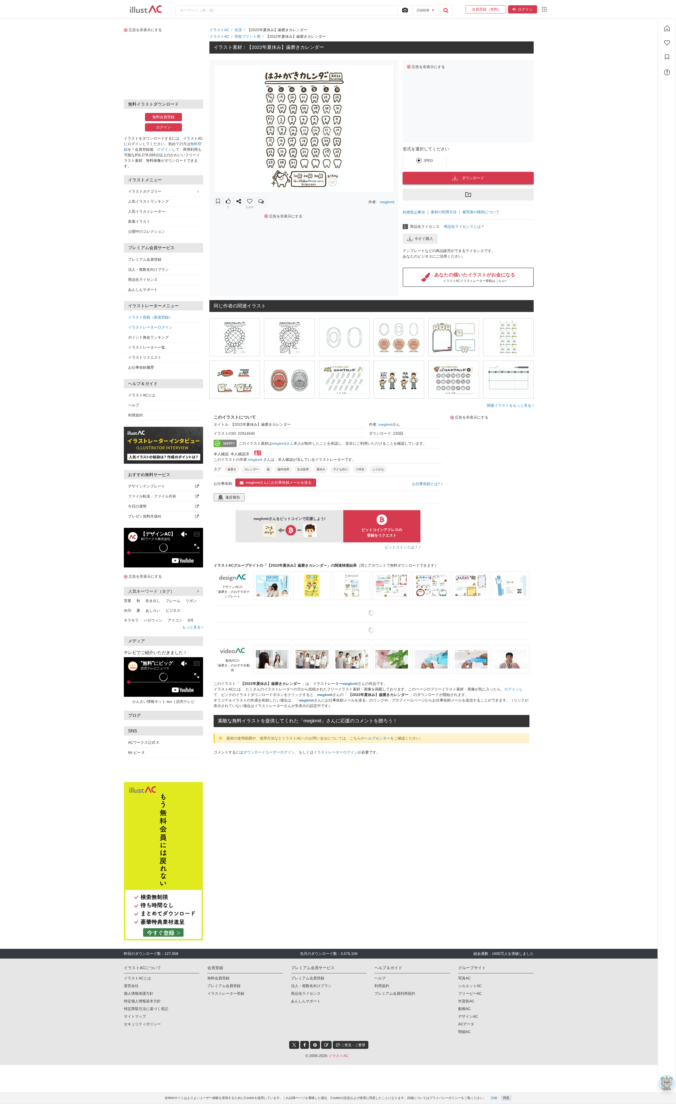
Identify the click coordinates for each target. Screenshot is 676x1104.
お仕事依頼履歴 (141, 367)
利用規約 (135, 415)
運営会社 (131, 970)
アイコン (175, 620)
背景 (127, 601)
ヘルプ (133, 405)
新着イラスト (139, 221)
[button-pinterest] (315, 1029)
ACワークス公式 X (143, 742)
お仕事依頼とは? (426, 484)
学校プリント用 (247, 36)
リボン (191, 601)
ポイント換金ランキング (148, 337)
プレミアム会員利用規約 (394, 977)
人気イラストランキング (148, 201)
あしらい (152, 610)
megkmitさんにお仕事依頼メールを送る (279, 482)
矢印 (127, 610)
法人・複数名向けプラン (148, 269)
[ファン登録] (667, 43)
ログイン (525, 9)
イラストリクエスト (144, 357)
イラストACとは (141, 395)
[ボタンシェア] (238, 201)
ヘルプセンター (377, 738)
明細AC (464, 1016)
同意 (506, 1098)
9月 (191, 620)
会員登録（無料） (485, 9)
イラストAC (219, 30)
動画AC (464, 993)
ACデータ (466, 1008)
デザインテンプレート (146, 486)
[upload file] (404, 10)
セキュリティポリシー (142, 1008)
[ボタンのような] (228, 201)
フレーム (173, 601)
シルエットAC (470, 970)
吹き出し (152, 601)
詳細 (494, 1098)
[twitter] (294, 1029)
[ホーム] (667, 28)
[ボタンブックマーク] (218, 201)
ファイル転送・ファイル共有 (152, 496)
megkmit (387, 202)
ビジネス (173, 610)
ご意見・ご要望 (352, 1029)
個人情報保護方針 (138, 977)
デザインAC (468, 1000)
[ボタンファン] (250, 201)
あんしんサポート (143, 289)
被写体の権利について (480, 212)
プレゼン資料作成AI (144, 516)
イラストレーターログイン (150, 327)
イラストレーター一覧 (146, 347)
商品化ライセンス (143, 279)
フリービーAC (470, 977)
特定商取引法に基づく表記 (146, 993)
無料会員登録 (163, 117)
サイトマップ (135, 1000)
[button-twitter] (294, 1029)
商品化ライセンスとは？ (464, 226)
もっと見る (192, 627)
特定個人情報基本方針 (142, 985)
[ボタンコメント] (261, 201)
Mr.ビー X (136, 752)
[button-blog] (326, 1029)
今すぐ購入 (424, 238)
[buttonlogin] (446, 10)
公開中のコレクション (146, 231)
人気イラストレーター (146, 211)
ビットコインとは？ (402, 547)
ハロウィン (153, 620)
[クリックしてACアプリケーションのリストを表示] (544, 9)
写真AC (464, 962)
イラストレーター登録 (225, 977)
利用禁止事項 (414, 212)
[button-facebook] (304, 1029)
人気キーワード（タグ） (151, 591)
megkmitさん (283, 443)
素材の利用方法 (444, 212)
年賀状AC (466, 985)
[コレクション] (667, 57)
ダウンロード (473, 178)
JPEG (428, 160)
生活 (238, 30)
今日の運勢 (137, 506)
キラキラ (131, 620)
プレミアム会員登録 (144, 259)
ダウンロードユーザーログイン (269, 752)
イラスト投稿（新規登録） (150, 317)
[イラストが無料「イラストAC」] (146, 9)
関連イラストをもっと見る (509, 405)
